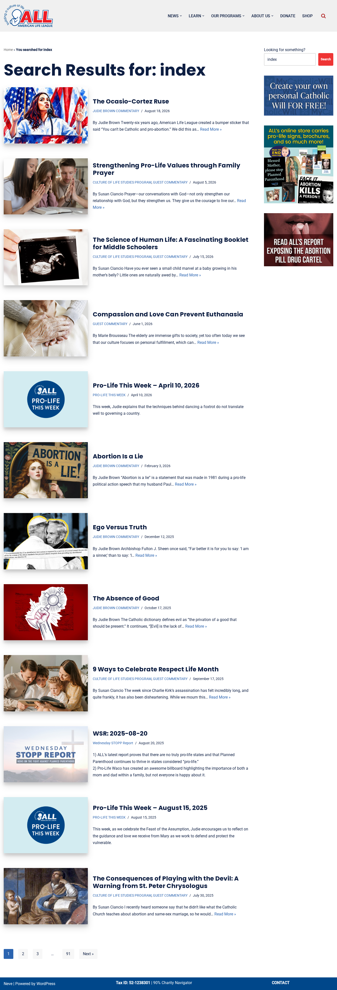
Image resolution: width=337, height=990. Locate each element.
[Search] (323, 15)
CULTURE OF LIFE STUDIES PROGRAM (122, 182)
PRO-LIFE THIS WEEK (109, 395)
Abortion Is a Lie (118, 456)
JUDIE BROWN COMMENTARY (116, 111)
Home (8, 50)
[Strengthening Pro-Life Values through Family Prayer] (46, 186)
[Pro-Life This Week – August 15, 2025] (46, 825)
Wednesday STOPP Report (113, 743)
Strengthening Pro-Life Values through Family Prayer (166, 169)
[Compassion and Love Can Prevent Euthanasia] (46, 328)
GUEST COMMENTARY (170, 182)
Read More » (211, 129)
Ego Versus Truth (120, 527)
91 (68, 953)
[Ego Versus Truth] (46, 541)
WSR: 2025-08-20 (120, 733)
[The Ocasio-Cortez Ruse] (46, 115)
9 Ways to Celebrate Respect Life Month (156, 669)
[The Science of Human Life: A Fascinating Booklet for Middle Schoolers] (46, 257)
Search (326, 59)
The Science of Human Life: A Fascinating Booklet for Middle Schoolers (170, 243)
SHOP (307, 16)
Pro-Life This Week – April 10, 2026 (146, 385)
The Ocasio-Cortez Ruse (131, 101)
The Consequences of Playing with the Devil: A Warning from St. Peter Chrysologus (166, 882)
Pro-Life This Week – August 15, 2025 (150, 808)
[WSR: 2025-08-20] (46, 754)
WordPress (46, 983)
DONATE (287, 16)
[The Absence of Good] (46, 612)
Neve (8, 983)
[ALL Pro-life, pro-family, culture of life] (28, 15)
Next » (88, 953)
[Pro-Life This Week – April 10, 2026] (46, 399)
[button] (181, 16)
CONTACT (281, 982)
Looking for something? (284, 49)
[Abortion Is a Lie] (46, 470)
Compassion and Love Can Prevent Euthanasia (168, 314)
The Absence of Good (126, 598)
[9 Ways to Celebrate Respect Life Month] (46, 683)
